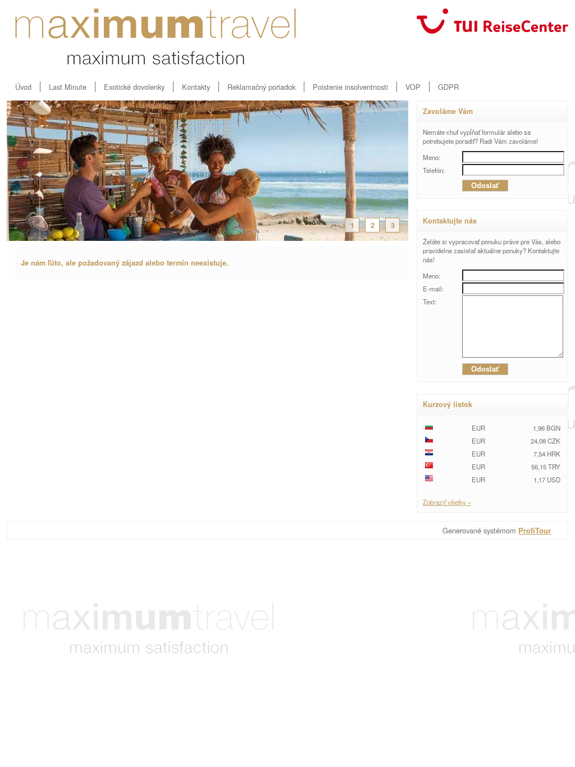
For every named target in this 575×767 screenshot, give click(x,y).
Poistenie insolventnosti (350, 86)
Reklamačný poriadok (261, 86)
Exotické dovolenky (134, 86)
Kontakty (196, 86)
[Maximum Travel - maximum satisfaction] (155, 36)
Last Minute (67, 86)
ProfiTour (534, 531)
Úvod (23, 86)
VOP (413, 86)
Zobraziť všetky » (447, 501)
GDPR (448, 86)
